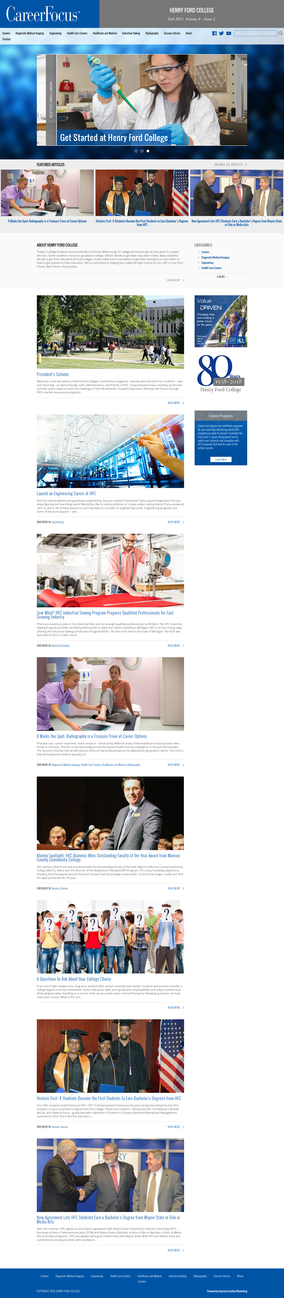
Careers (6, 33)
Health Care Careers (77, 33)
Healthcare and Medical (105, 33)
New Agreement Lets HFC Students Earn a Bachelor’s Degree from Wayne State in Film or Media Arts (237, 223)
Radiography (152, 33)
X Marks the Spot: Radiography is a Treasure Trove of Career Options (47, 221)
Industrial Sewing (131, 33)
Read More (174, 403)
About (189, 33)
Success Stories (172, 33)
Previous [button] (41, 99)
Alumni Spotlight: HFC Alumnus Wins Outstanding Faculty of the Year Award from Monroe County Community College (108, 857)
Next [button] (242, 99)
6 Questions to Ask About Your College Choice (74, 979)
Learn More (174, 280)
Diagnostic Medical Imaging (30, 33)
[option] (142, 100)
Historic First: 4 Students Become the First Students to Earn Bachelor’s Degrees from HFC (142, 223)
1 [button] (136, 151)
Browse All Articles (229, 164)
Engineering (55, 33)
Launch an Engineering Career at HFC (66, 493)
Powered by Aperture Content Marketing (227, 1291)
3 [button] (148, 151)
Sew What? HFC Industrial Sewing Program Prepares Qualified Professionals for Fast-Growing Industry (106, 614)
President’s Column (53, 374)
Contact (6, 39)
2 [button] (142, 151)
